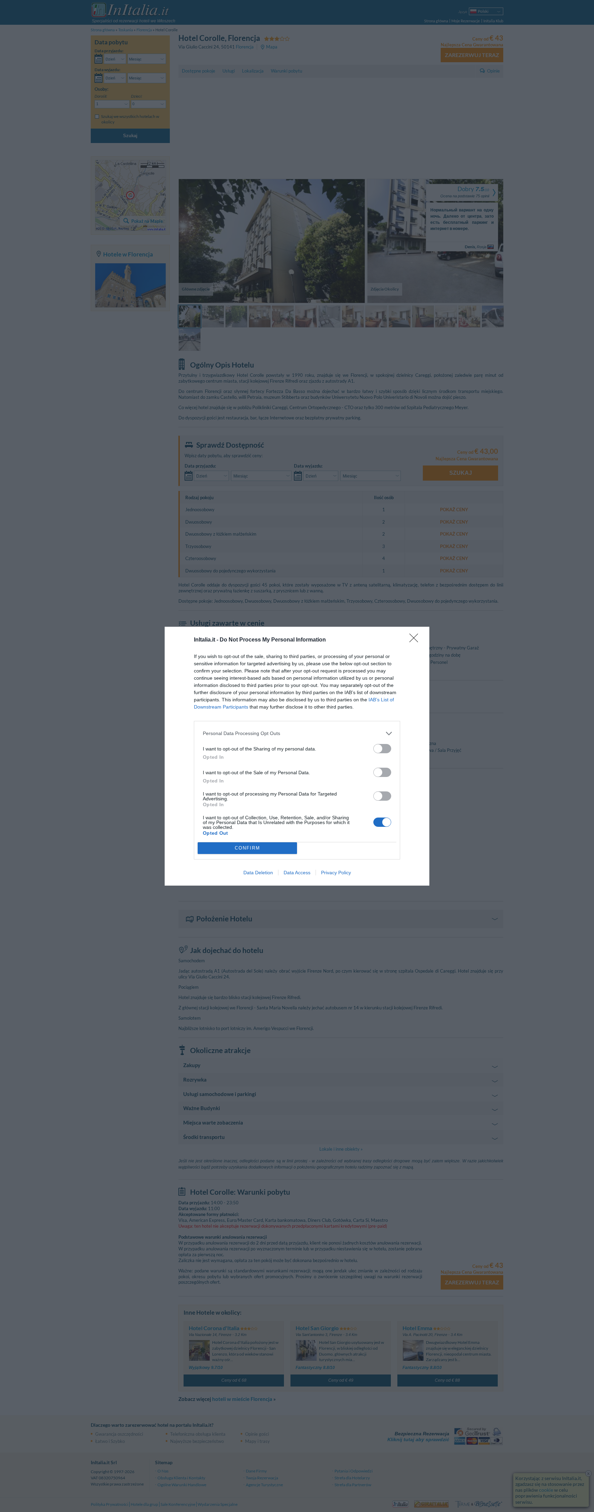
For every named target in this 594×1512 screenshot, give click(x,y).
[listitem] (297, 733)
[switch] (382, 748)
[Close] (415, 640)
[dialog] (297, 756)
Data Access (297, 872)
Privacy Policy (336, 872)
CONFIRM (247, 848)
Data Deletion (258, 872)
